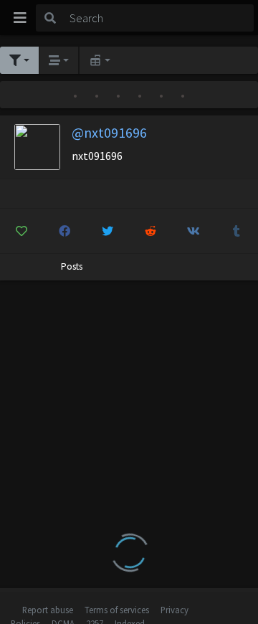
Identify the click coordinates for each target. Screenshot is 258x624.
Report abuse (47, 609)
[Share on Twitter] (108, 231)
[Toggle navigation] (20, 18)
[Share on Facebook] (65, 231)
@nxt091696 (109, 132)
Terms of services (117, 609)
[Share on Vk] (193, 231)
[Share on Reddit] (151, 231)
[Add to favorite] (22, 231)
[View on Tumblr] (236, 231)
